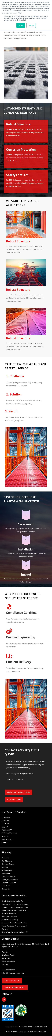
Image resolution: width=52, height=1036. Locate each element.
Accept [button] (21, 25)
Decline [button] (31, 25)
